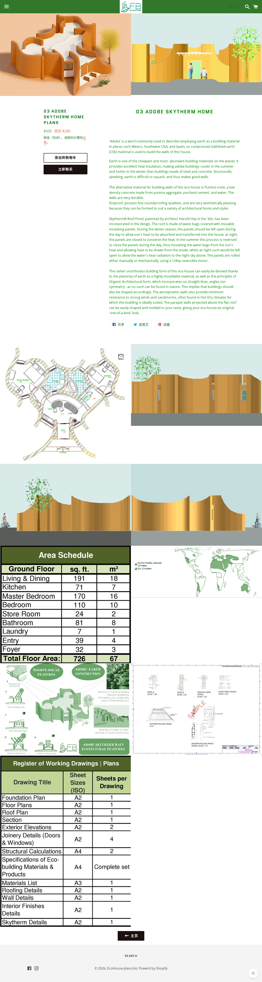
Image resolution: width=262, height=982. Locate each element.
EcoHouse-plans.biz (122, 968)
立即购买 (65, 169)
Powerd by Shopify (153, 968)
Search (131, 956)
